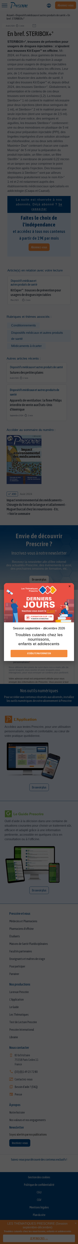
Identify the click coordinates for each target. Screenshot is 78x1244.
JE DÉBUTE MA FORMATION (39, 653)
